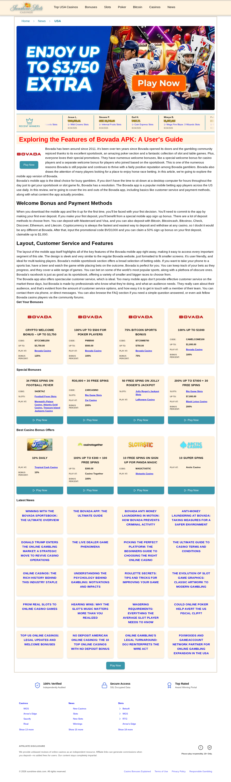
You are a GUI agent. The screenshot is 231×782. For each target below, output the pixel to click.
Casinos (155, 7)
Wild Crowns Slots (72, 124)
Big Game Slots (93, 395)
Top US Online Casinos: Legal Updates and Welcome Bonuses (39, 640)
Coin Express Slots (136, 124)
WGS (26, 708)
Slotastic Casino (144, 473)
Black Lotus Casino (196, 401)
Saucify (27, 718)
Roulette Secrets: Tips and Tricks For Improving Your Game (141, 578)
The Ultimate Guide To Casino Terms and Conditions (191, 547)
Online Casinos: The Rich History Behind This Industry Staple (39, 578)
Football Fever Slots (46, 396)
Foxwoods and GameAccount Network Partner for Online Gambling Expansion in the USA (191, 644)
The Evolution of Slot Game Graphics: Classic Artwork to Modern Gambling (191, 580)
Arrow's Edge (30, 713)
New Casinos (79, 708)
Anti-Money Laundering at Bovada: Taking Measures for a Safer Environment (191, 518)
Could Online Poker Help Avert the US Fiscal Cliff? (191, 609)
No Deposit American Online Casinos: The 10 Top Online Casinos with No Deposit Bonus (90, 642)
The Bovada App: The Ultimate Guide (90, 513)
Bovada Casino (43, 350)
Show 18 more (125, 729)
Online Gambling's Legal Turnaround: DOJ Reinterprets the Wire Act (140, 642)
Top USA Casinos (66, 7)
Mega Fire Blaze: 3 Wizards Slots (175, 124)
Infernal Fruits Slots (104, 124)
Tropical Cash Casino (46, 467)
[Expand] (120, 709)
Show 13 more (26, 729)
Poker (122, 7)
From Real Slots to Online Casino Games (39, 606)
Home (26, 21)
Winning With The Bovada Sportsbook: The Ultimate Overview (40, 516)
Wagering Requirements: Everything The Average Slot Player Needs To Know (141, 613)
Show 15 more (76, 729)
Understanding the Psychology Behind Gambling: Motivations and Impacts (90, 580)
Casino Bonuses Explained (137, 771)
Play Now (28, 164)
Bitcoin (137, 7)
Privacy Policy (179, 771)
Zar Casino (91, 400)
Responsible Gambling (200, 771)
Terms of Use (161, 771)
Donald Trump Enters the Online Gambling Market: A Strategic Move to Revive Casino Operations (40, 551)
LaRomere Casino (145, 399)
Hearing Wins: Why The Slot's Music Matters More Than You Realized (90, 611)
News (171, 7)
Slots (107, 7)
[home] (26, 12)
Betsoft (126, 708)
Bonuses (91, 7)
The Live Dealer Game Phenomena (90, 544)
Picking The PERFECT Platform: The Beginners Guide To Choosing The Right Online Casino (141, 551)
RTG (125, 718)
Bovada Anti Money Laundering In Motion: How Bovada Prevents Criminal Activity (141, 518)
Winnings (77, 724)
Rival (25, 724)
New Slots (78, 718)
